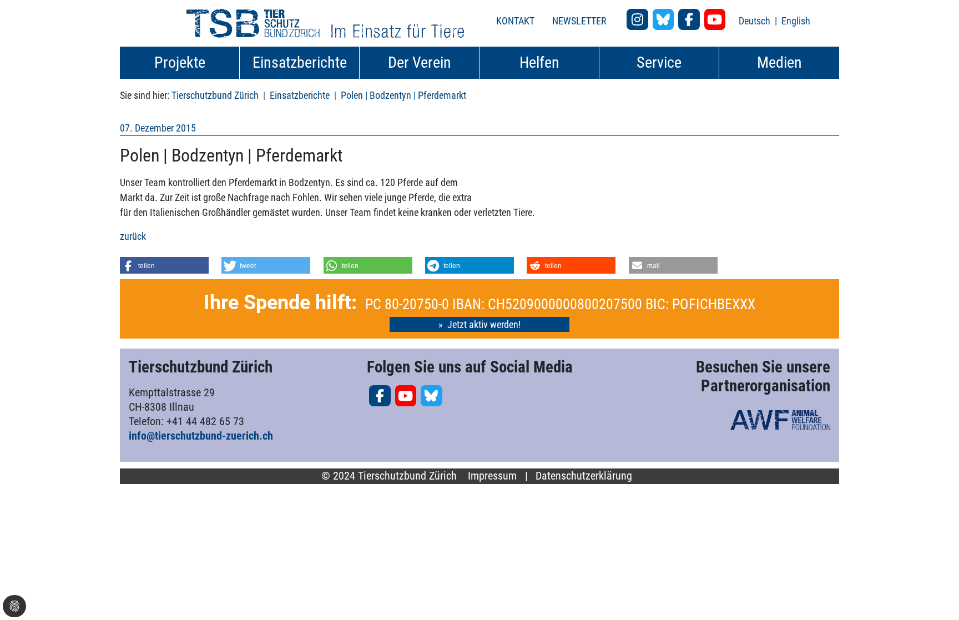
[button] (164, 265)
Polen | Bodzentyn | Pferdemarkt (403, 95)
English (795, 21)
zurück (133, 236)
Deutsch (756, 21)
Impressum (492, 476)
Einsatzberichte (300, 95)
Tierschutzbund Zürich (215, 95)
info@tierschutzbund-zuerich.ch (201, 435)
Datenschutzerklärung (584, 476)
